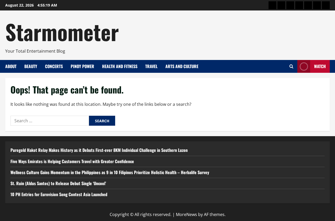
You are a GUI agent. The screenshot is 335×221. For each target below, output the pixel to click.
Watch (320, 66)
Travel (151, 66)
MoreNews (186, 214)
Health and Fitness (119, 66)
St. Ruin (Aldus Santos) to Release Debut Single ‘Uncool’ (58, 183)
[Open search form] (291, 66)
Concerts (54, 66)
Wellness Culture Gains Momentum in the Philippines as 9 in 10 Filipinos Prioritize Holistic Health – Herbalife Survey (109, 172)
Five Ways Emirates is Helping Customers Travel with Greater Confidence (72, 161)
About (10, 66)
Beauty (30, 66)
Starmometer (62, 31)
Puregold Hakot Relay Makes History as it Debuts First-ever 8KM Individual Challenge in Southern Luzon (99, 150)
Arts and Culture (181, 66)
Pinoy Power (82, 66)
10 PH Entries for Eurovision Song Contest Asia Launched (58, 194)
